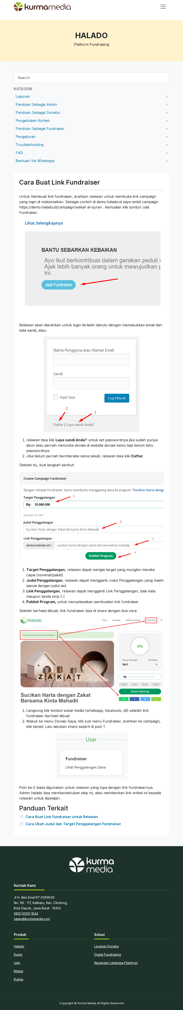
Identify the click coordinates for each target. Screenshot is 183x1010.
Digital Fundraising (107, 954)
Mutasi (18, 971)
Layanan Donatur (106, 946)
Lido (17, 963)
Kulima (18, 979)
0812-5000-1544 (26, 913)
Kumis (18, 954)
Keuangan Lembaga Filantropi (116, 963)
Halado (19, 946)
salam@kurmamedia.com (32, 919)
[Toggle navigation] (163, 6)
